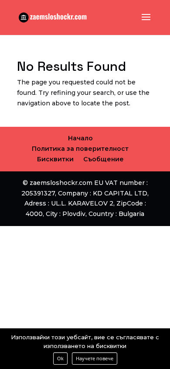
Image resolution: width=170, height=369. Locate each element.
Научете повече (94, 358)
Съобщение (103, 159)
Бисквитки (55, 159)
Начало (80, 138)
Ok (60, 358)
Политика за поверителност (80, 149)
